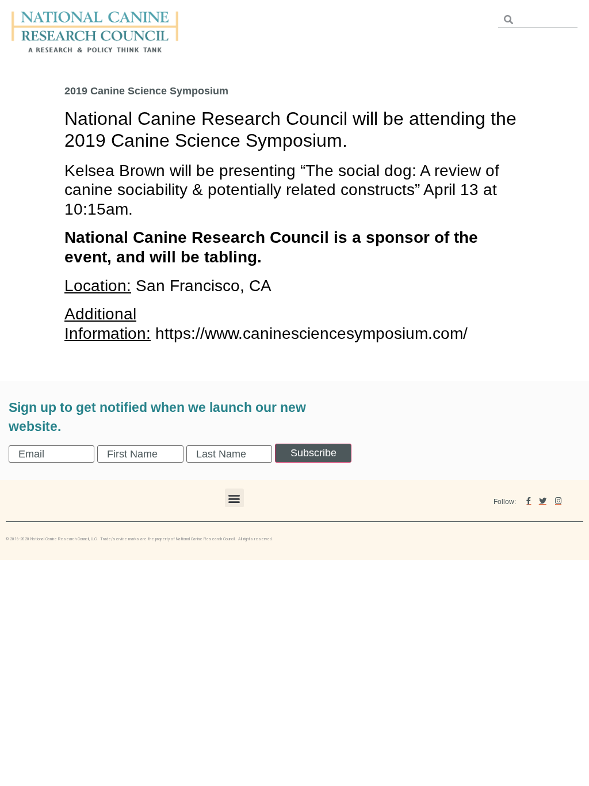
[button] (234, 498)
